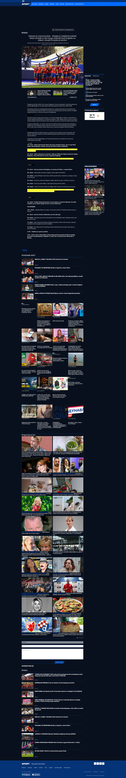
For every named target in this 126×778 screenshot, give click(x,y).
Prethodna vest (32, 97)
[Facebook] (95, 763)
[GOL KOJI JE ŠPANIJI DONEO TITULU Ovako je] (57, 93)
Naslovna (34, 4)
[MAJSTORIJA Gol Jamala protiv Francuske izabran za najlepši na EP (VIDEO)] (27, 694)
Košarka (52, 4)
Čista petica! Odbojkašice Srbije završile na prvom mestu (93, 100)
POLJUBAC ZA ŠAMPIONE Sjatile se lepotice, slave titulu (52, 267)
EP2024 (25, 33)
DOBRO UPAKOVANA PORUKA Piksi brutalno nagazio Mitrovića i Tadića (57, 742)
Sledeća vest (73, 97)
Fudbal (47, 4)
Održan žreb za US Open (91, 92)
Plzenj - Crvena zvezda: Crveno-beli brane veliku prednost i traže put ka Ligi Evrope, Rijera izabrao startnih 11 (94, 82)
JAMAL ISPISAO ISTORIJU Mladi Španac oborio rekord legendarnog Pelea (57, 293)
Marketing (95, 771)
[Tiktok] (103, 763)
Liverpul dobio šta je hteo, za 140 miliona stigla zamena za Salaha (93, 89)
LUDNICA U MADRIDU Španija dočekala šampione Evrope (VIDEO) (55, 734)
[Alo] (23, 1)
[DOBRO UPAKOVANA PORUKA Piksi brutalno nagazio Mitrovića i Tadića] (27, 745)
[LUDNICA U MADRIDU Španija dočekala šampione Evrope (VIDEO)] (27, 736)
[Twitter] (100, 763)
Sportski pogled (69, 4)
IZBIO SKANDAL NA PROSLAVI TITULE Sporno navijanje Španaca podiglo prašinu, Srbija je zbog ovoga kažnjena (57, 700)
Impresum (102, 771)
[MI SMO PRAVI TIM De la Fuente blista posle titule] (27, 753)
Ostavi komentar (59, 662)
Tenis (57, 4)
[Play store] (26, 774)
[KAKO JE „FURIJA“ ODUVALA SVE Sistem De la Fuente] (27, 262)
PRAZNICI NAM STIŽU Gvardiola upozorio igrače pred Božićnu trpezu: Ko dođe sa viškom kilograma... (94, 182)
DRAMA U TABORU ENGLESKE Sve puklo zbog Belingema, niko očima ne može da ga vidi (59, 709)
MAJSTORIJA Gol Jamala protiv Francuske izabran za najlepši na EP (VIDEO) (58, 691)
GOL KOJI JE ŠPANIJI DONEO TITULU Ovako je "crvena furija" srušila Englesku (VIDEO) (70, 92)
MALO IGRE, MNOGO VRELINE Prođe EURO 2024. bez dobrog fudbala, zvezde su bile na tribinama (59, 276)
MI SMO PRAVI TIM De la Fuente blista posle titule (50, 751)
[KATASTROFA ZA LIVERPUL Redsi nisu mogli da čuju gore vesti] (94, 190)
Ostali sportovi (79, 4)
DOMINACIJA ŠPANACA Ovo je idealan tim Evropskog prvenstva (54, 682)
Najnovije (41, 4)
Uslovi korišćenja (87, 771)
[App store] (36, 774)
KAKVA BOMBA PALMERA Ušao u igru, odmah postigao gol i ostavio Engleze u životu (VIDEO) (44, 92)
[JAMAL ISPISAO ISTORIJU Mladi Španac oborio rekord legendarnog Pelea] (27, 296)
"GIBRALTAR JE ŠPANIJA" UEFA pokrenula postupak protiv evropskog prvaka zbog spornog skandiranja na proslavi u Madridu (59, 674)
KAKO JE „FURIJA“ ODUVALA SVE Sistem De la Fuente (51, 259)
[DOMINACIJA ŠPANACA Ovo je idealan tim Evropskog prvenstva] (27, 685)
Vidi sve (94, 104)
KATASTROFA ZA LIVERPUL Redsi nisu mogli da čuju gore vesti (94, 197)
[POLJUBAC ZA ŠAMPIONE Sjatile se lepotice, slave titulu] (27, 270)
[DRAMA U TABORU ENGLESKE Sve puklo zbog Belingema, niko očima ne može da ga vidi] (27, 711)
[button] (59, 44)
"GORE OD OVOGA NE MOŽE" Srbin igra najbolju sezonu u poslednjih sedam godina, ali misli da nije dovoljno (94, 213)
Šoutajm (62, 4)
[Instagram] (98, 763)
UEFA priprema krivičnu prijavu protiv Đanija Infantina (94, 96)
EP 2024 (24, 250)
